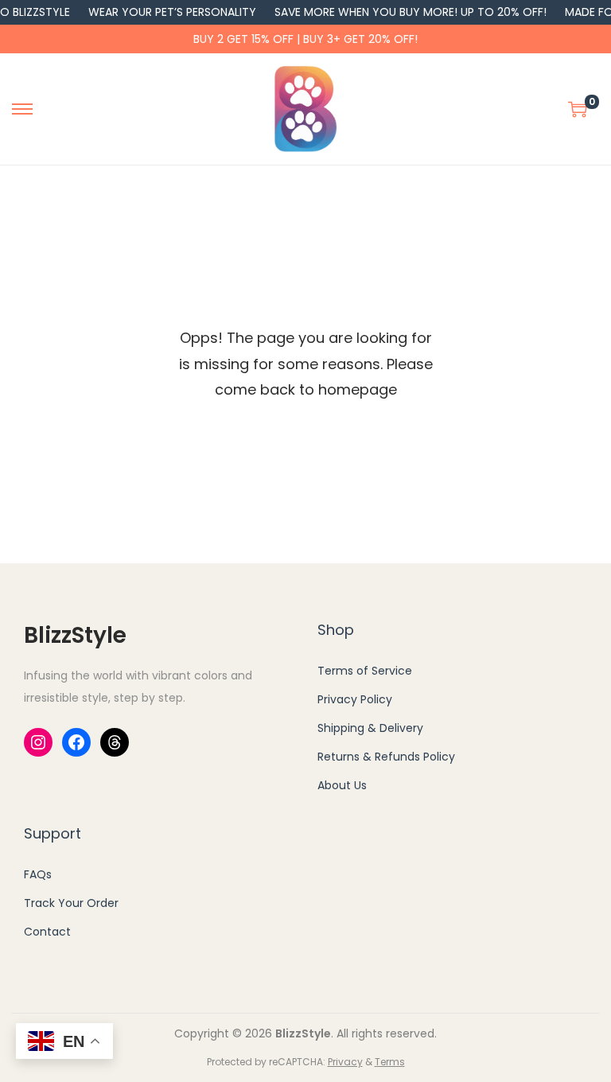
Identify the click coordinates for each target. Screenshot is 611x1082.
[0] (577, 109)
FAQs (38, 874)
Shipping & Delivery (370, 728)
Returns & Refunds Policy (386, 757)
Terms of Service (364, 671)
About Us (342, 785)
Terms (390, 1061)
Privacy (345, 1061)
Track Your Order (71, 903)
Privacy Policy (354, 699)
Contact (47, 932)
